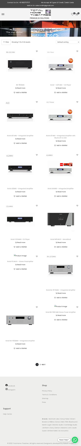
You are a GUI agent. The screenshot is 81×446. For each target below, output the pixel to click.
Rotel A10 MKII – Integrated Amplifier (20, 136)
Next (43, 365)
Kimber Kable (52, 431)
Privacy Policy (47, 391)
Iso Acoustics (63, 431)
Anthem (46, 428)
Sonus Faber (64, 419)
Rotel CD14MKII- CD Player (20, 239)
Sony (52, 428)
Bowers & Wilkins (48, 422)
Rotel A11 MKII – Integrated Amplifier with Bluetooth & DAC (60, 137)
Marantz (64, 428)
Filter (7, 42)
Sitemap (45, 398)
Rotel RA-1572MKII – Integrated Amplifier (60, 290)
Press (44, 402)
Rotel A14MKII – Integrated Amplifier (61, 189)
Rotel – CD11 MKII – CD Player (60, 85)
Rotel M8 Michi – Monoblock (61, 239)
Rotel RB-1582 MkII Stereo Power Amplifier (61, 312)
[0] (72, 14)
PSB (66, 422)
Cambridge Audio (70, 425)
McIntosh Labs (54, 419)
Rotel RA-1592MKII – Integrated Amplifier (20, 341)
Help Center (7, 414)
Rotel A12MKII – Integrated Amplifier (20, 189)
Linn (69, 428)
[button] (37, 51)
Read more (21, 88)
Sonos (57, 422)
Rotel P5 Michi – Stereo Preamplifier (20, 261)
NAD (62, 422)
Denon (57, 428)
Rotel (72, 419)
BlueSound (73, 422)
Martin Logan (47, 425)
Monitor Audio (58, 425)
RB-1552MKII (20, 85)
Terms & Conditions (49, 395)
